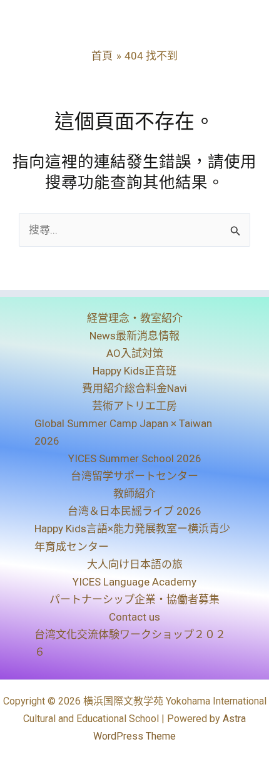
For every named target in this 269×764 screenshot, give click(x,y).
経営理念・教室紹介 (135, 318)
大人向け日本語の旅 (135, 564)
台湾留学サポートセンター (134, 476)
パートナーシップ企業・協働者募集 (134, 599)
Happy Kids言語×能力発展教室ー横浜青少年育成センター (132, 537)
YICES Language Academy (134, 582)
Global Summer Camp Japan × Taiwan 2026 (123, 432)
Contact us (134, 617)
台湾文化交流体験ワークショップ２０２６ (130, 643)
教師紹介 (134, 493)
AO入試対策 (134, 353)
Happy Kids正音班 (134, 370)
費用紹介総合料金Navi (134, 388)
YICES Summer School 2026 (134, 458)
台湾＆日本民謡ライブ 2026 (134, 511)
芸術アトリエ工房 (134, 406)
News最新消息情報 (134, 335)
